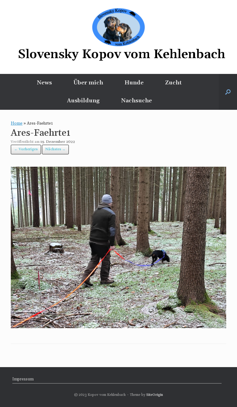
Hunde (134, 82)
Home (17, 123)
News (44, 82)
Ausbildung (83, 100)
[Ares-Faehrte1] (118, 326)
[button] (228, 92)
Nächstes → (55, 149)
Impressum (23, 379)
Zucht (173, 82)
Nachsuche (136, 100)
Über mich (88, 82)
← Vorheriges (26, 149)
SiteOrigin (154, 394)
